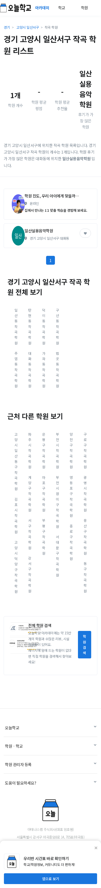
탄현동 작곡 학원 (29, 326)
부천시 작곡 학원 (57, 451)
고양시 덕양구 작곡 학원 (16, 567)
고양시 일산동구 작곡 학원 (16, 461)
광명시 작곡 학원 (85, 494)
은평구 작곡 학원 (43, 451)
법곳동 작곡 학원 (57, 370)
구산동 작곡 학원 (57, 326)
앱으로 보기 (50, 878)
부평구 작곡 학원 (43, 537)
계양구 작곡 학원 (29, 494)
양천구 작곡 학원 (71, 451)
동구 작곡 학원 (85, 577)
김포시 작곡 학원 (16, 516)
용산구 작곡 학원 (85, 537)
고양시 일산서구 (27, 27)
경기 (7, 27)
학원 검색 (84, 644)
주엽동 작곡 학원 (16, 370)
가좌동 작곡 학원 (43, 370)
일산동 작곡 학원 (16, 326)
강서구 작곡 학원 (29, 574)
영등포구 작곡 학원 (71, 496)
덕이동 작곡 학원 (43, 326)
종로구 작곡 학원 (71, 542)
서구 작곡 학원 (29, 534)
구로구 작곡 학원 (85, 451)
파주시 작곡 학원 (29, 451)
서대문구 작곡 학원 (57, 555)
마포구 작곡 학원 (43, 494)
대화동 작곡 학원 (29, 370)
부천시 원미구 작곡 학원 (57, 502)
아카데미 (42, 8)
